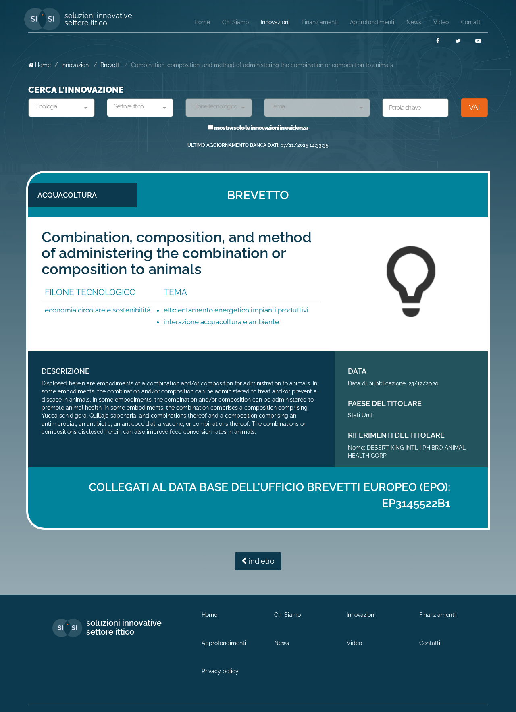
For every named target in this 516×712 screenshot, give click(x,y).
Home (42, 65)
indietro (261, 561)
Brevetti (110, 65)
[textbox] (58, 107)
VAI (474, 107)
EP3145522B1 (416, 503)
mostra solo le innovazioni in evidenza (260, 127)
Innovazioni (75, 65)
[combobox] (61, 107)
